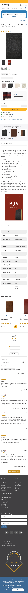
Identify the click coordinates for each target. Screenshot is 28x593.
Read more (6, 425)
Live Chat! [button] (17, 492)
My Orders (17, 480)
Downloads (3, 504)
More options (10, 315)
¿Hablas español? (23, 20)
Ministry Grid (3, 499)
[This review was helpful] (24, 408)
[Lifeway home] (5, 5)
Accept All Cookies (18, 589)
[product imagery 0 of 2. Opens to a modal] (14, 46)
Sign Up (4, 526)
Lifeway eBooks (4, 507)
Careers (2, 484)
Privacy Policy (4, 488)
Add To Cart (15, 109)
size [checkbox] (2, 369)
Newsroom (3, 485)
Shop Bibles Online (8, 541)
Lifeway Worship (4, 501)
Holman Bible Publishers (8, 28)
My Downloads (18, 482)
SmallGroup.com (4, 508)
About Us (3, 480)
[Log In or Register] (21, 5)
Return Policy (18, 485)
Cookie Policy (8, 585)
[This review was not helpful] (26, 408)
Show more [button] (18, 369)
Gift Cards (17, 487)
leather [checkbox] (5, 369)
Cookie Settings (7, 589)
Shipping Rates (18, 484)
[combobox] (14, 8)
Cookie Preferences (19, 488)
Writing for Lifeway (5, 491)
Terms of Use (3, 490)
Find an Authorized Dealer (6, 493)
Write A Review (14, 353)
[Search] (25, 8)
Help (16, 490)
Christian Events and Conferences (8, 545)
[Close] (25, 579)
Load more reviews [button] (14, 471)
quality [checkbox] (10, 369)
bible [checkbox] (14, 369)
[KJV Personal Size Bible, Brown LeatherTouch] (9, 307)
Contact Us (3, 482)
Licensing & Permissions (6, 487)
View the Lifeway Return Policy (15, 119)
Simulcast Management (6, 505)
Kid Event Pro (4, 502)
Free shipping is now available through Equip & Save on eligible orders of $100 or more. (14, 1)
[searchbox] (11, 362)
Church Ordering (8, 543)
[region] (14, 343)
